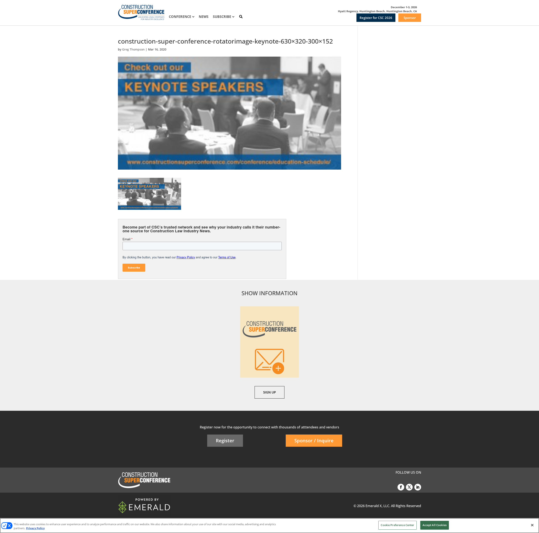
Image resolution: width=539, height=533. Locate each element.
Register (225, 440)
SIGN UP (269, 392)
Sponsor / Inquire (314, 440)
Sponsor (410, 18)
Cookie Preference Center (397, 525)
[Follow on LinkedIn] (417, 487)
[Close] (532, 525)
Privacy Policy (35, 528)
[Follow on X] (409, 487)
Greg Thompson (133, 49)
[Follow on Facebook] (401, 487)
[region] (269, 525)
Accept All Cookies (435, 525)
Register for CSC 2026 (376, 18)
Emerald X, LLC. (378, 506)
